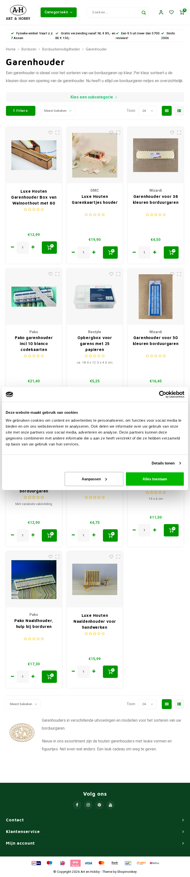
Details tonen (163, 463)
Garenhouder (96, 49)
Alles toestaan (154, 479)
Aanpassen (91, 479)
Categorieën (56, 12)
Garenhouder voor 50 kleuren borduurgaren (156, 340)
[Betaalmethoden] (36, 863)
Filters (22, 110)
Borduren (29, 49)
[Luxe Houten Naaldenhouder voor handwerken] (95, 580)
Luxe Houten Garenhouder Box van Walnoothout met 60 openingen (34, 197)
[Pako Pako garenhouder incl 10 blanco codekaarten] (34, 297)
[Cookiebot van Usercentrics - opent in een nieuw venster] (162, 394)
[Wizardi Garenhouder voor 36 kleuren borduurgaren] (156, 155)
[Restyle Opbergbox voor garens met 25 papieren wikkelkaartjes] (95, 297)
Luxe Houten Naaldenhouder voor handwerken (94, 621)
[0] (182, 12)
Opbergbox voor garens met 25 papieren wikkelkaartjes (94, 343)
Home (11, 49)
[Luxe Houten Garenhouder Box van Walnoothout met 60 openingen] (34, 155)
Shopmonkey (127, 871)
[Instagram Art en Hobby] (88, 805)
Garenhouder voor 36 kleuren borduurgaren (156, 199)
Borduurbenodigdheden (61, 49)
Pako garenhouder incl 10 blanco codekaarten (34, 343)
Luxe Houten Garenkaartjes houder (95, 199)
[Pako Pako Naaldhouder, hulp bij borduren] (34, 580)
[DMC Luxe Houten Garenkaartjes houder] (95, 155)
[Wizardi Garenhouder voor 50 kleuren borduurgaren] (156, 297)
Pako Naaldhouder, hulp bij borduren (33, 623)
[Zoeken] (144, 12)
